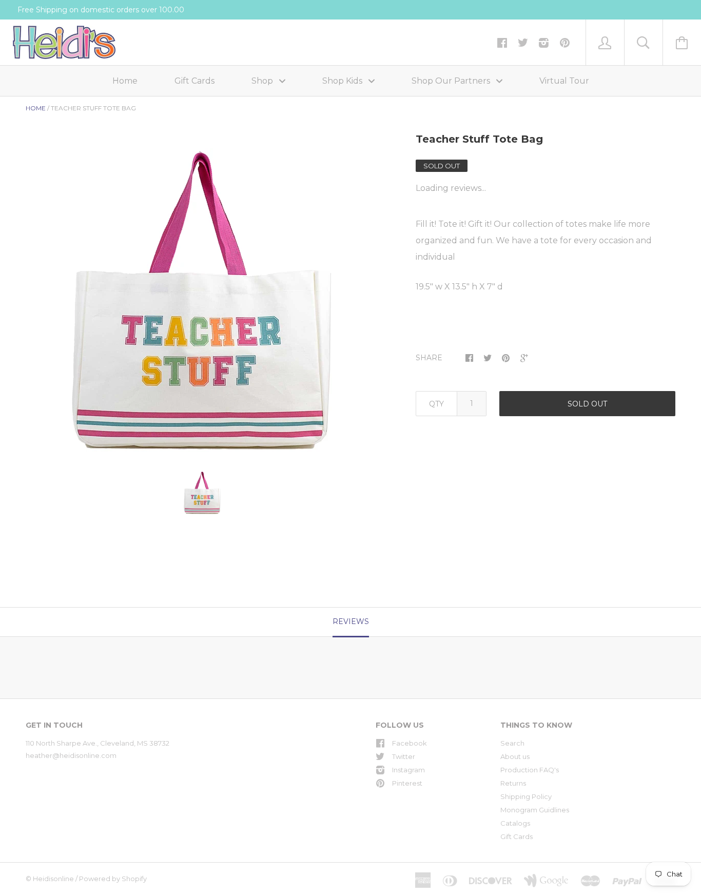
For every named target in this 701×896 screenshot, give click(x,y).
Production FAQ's (529, 770)
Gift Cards (194, 81)
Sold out (587, 403)
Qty (436, 403)
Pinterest (407, 783)
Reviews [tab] (351, 621)
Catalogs (515, 823)
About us (515, 756)
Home (125, 81)
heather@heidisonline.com (71, 755)
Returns (513, 783)
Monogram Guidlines (534, 810)
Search (512, 743)
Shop (263, 81)
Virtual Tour (564, 81)
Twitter (403, 756)
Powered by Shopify (113, 878)
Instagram (408, 770)
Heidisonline (53, 878)
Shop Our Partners (452, 81)
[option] (202, 302)
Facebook (409, 743)
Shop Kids (343, 81)
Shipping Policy (526, 796)
